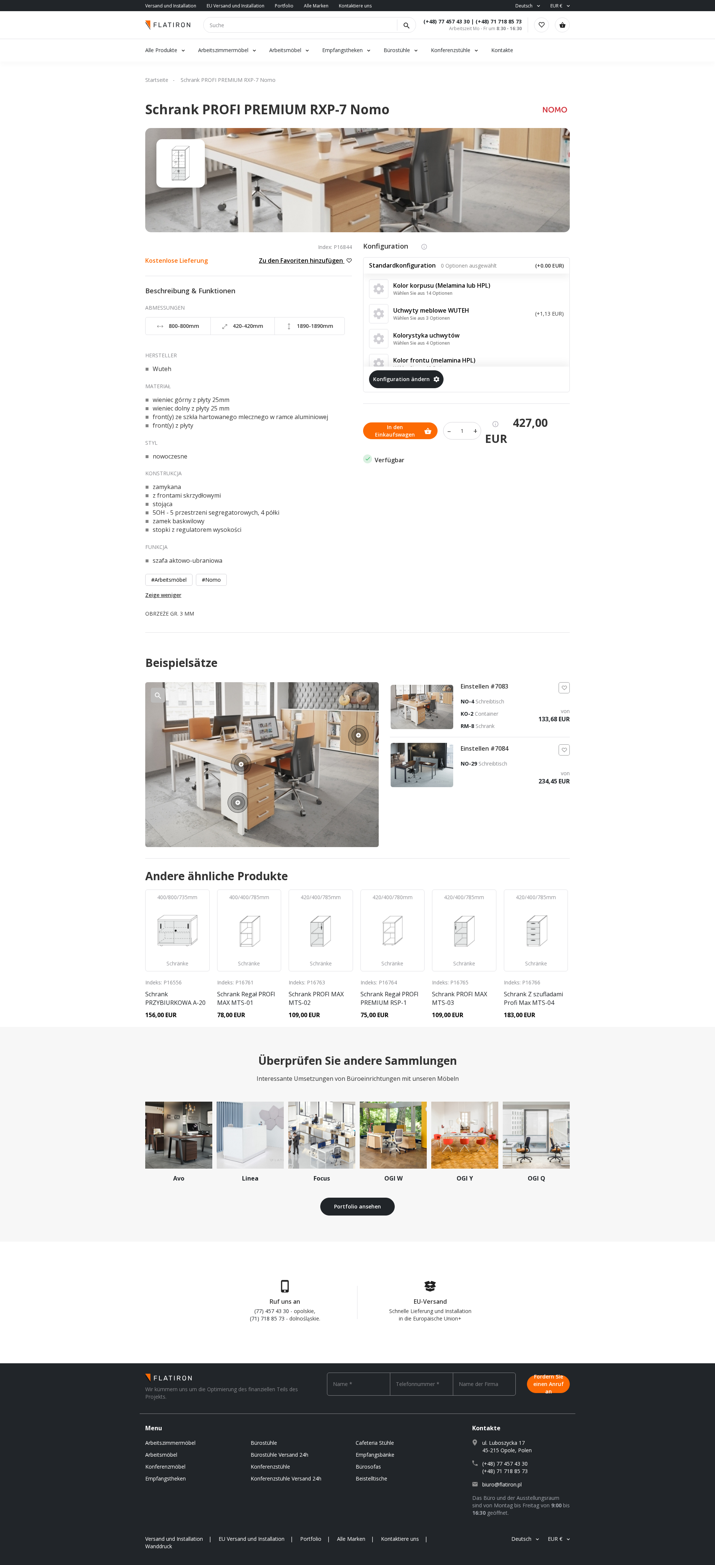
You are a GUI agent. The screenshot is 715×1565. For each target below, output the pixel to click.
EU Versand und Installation (235, 6)
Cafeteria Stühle (375, 1442)
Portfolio (284, 6)
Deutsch (524, 6)
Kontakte (502, 50)
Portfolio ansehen (357, 1206)
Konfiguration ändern (401, 379)
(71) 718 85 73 (267, 1318)
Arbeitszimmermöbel (223, 50)
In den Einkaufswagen (395, 431)
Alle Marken (316, 6)
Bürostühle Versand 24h (279, 1454)
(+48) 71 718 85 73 (499, 21)
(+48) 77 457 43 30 (446, 21)
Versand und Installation (170, 6)
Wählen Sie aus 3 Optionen (421, 318)
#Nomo (211, 579)
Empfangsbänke (375, 1454)
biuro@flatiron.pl (502, 1484)
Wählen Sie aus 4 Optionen (421, 343)
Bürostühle (397, 50)
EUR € (556, 6)
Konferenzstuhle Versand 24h (286, 1478)
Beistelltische (371, 1478)
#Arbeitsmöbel (169, 579)
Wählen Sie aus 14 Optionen (422, 293)
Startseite (156, 79)
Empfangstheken (343, 50)
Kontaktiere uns (355, 6)
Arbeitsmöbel (285, 50)
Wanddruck (158, 1546)
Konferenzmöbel (165, 1466)
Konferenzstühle (450, 50)
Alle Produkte (161, 50)
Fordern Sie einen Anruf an (548, 1384)
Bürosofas (368, 1466)
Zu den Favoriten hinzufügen (301, 260)
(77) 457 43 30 (271, 1311)
